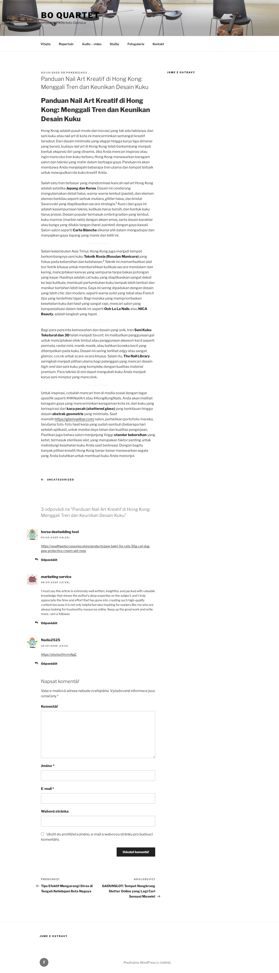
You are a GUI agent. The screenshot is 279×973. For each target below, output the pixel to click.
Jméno (47, 766)
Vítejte (46, 44)
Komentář (49, 706)
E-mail (47, 789)
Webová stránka (55, 811)
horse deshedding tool (60, 532)
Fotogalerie (136, 44)
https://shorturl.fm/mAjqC (59, 654)
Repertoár (66, 44)
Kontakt (158, 44)
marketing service (56, 577)
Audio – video (91, 44)
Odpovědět (49, 560)
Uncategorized (60, 479)
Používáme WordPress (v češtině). (147, 962)
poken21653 (76, 72)
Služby (114, 44)
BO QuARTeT (70, 15)
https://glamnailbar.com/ (74, 419)
